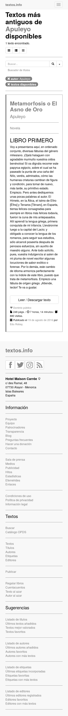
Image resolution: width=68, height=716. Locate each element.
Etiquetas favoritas (17, 675)
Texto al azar (13, 591)
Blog (8, 436)
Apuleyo (18, 28)
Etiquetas (11, 556)
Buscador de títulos (19, 70)
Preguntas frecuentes (19, 440)
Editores (10, 560)
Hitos (8, 472)
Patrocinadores (15, 427)
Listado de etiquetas (18, 667)
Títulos (9, 548)
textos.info (19, 350)
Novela (15, 128)
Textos (9, 543)
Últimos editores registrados (23, 695)
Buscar (10, 528)
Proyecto (11, 419)
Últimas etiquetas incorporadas (25, 671)
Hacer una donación (18, 444)
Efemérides (12, 480)
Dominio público (22, 307)
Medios (10, 464)
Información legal (16, 504)
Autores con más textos (20, 656)
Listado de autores (17, 643)
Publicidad (12, 468)
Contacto (11, 448)
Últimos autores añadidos (21, 647)
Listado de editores (17, 691)
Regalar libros (14, 583)
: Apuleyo (20, 79)
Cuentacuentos (15, 587)
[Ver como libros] (9, 50)
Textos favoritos (15, 632)
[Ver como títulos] (16, 50)
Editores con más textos (20, 703)
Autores (10, 552)
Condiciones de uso (18, 496)
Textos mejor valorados (20, 627)
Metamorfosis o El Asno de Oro (33, 106)
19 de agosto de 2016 (40, 320)
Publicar (10, 572)
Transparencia (14, 431)
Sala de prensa (15, 459)
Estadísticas (13, 476)
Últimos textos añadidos (20, 623)
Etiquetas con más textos (21, 679)
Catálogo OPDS (15, 532)
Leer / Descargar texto (34, 299)
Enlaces (10, 484)
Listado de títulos (16, 619)
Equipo (10, 423)
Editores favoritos (16, 699)
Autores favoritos (16, 651)
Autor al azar (13, 595)
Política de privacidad (19, 500)
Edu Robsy (16, 324)
